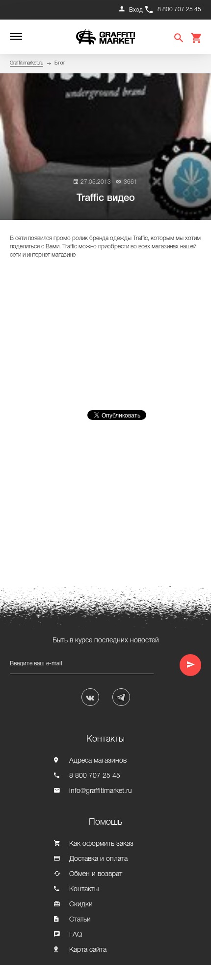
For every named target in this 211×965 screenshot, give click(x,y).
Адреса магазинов (98, 761)
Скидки (81, 904)
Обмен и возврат (95, 874)
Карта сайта (87, 950)
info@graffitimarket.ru (100, 791)
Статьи (80, 920)
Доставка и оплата (98, 859)
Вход (136, 10)
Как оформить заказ (101, 844)
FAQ (75, 935)
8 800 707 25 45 (179, 9)
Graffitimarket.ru (26, 63)
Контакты (84, 889)
